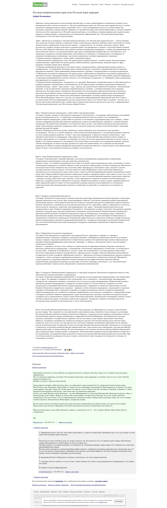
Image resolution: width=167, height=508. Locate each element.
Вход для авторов (127, 4)
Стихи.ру (95, 492)
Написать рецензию (39, 367)
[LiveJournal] (71, 350)
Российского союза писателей (79, 505)
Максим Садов (38, 422)
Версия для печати (51, 353)
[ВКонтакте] (65, 350)
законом (65, 496)
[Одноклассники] (67, 350)
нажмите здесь (103, 502)
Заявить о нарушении (77, 353)
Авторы (75, 4)
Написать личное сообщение (58, 485)
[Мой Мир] (69, 350)
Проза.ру (102, 492)
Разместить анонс (63, 353)
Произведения (84, 4)
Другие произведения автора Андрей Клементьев (48, 356)
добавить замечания (41, 428)
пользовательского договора (111, 494)
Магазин (108, 4)
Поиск (101, 4)
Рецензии (94, 4)
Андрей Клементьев (42, 16)
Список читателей (38, 353)
